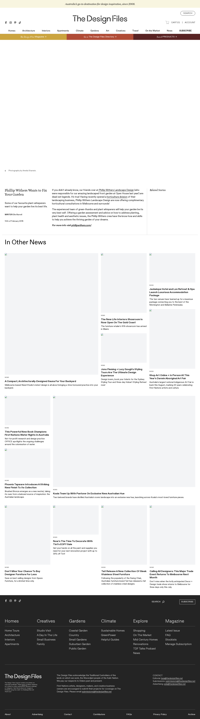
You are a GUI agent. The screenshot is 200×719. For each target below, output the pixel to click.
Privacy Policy (160, 714)
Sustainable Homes (113, 630)
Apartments (63, 31)
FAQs (129, 714)
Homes (11, 31)
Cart (175, 22)
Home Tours (12, 630)
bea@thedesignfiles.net (172, 678)
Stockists (171, 639)
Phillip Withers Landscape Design (116, 190)
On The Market (142, 635)
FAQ (167, 635)
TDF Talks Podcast (144, 648)
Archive (191, 714)
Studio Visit (44, 630)
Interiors (46, 31)
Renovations (140, 644)
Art (107, 31)
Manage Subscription (178, 644)
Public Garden (77, 648)
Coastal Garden (78, 630)
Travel (135, 31)
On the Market (152, 31)
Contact (68, 714)
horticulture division (117, 196)
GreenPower (108, 635)
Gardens (94, 31)
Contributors (99, 714)
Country (74, 635)
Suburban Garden (80, 644)
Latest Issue (172, 630)
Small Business (46, 639)
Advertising (37, 714)
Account (190, 22)
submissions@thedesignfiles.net (97, 691)
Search (187, 13)
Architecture (28, 31)
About (8, 714)
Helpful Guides (110, 639)
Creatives (120, 31)
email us (24, 685)
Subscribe (185, 31)
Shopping (139, 630)
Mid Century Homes (145, 639)
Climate (80, 31)
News (169, 31)
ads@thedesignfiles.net (175, 684)
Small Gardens (78, 639)
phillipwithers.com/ (81, 225)
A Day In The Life (47, 635)
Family (41, 644)
